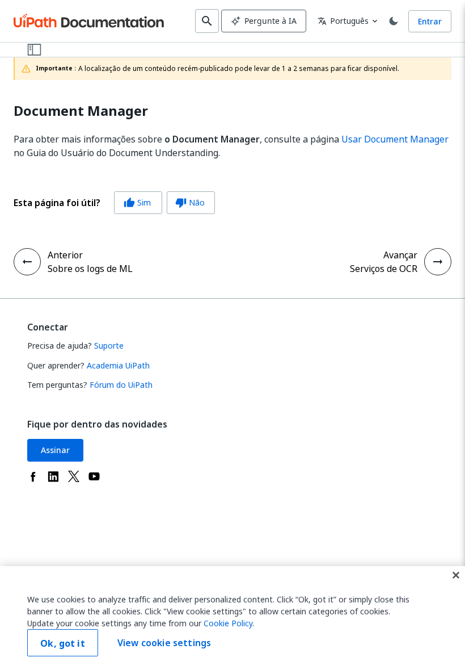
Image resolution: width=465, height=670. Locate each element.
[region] (232, 618)
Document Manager (81, 111)
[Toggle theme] (393, 21)
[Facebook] (33, 476)
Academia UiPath (118, 365)
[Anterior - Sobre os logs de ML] (27, 261)
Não (190, 202)
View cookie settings (164, 643)
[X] (73, 476)
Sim (137, 202)
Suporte (109, 345)
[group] (114, 202)
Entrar (430, 21)
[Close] (456, 575)
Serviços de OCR (383, 268)
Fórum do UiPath (121, 385)
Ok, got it (62, 643)
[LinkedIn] (53, 476)
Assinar (55, 450)
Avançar (400, 255)
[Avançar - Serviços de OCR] (437, 261)
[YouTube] (94, 476)
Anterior (65, 255)
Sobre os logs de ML (90, 268)
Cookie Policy (228, 623)
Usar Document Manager (395, 139)
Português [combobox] (343, 21)
